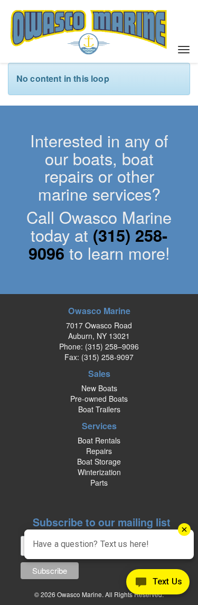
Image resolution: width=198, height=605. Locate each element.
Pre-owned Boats (99, 398)
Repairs (99, 451)
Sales (99, 373)
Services (99, 426)
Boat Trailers (99, 409)
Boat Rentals (99, 440)
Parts (99, 482)
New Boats (99, 388)
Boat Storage (99, 461)
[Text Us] (158, 584)
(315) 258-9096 (98, 243)
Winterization (99, 472)
